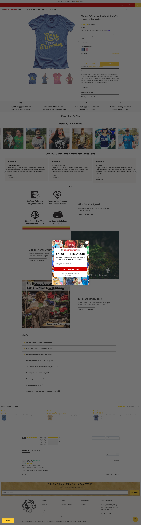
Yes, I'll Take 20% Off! (70, 269)
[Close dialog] (86, 242)
